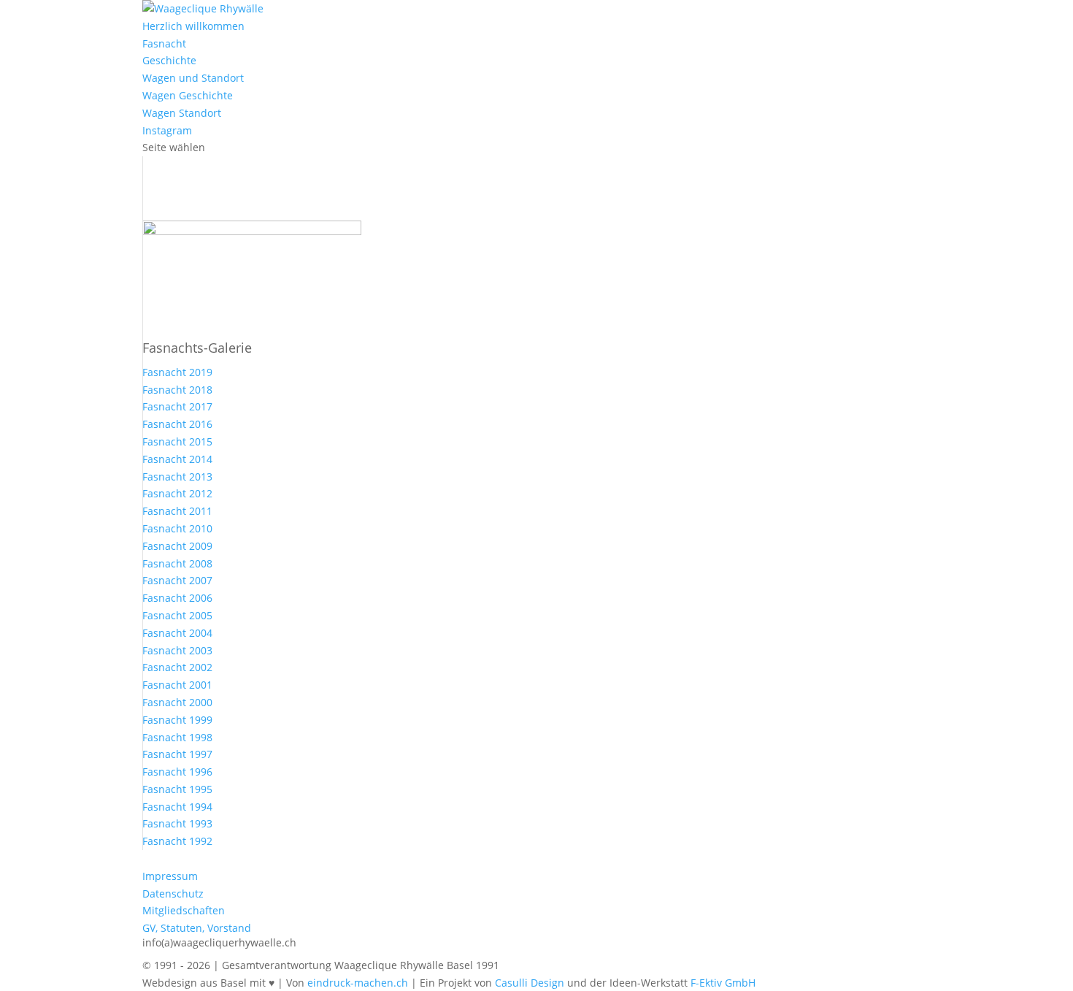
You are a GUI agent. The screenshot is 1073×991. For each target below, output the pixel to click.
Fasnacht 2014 (177, 459)
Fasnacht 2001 (177, 685)
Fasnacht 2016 (177, 424)
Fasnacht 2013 (177, 476)
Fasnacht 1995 (177, 789)
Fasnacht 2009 (177, 546)
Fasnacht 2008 (177, 563)
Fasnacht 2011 (177, 511)
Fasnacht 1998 (177, 737)
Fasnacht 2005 (177, 615)
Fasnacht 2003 (177, 650)
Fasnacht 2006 (177, 598)
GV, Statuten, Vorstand (196, 928)
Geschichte (169, 60)
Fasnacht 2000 (177, 702)
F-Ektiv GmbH (723, 983)
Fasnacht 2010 (177, 528)
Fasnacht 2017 (177, 406)
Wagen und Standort (193, 78)
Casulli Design (529, 983)
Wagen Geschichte (187, 95)
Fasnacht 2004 (177, 633)
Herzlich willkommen (193, 26)
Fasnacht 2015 (177, 441)
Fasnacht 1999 (177, 720)
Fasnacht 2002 (177, 667)
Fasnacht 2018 (177, 390)
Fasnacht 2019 (177, 372)
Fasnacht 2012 (177, 493)
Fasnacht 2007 (177, 580)
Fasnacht (164, 43)
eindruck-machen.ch (357, 983)
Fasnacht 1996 (177, 771)
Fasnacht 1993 (177, 823)
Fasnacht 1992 (177, 841)
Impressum (170, 876)
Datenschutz (173, 893)
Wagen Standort (181, 113)
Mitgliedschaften (183, 910)
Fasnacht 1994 (177, 807)
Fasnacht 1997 (177, 754)
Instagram (167, 130)
